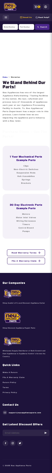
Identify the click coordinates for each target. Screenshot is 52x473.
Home (5, 77)
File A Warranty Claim (24, 261)
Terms (6, 387)
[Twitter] (20, 443)
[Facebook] (5, 443)
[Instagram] (13, 443)
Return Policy (9, 382)
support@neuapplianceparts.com (28, 17)
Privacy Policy (10, 392)
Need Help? (43, 17)
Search (43, 27)
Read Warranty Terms (24, 253)
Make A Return (10, 372)
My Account (46, 7)
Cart (39, 7)
